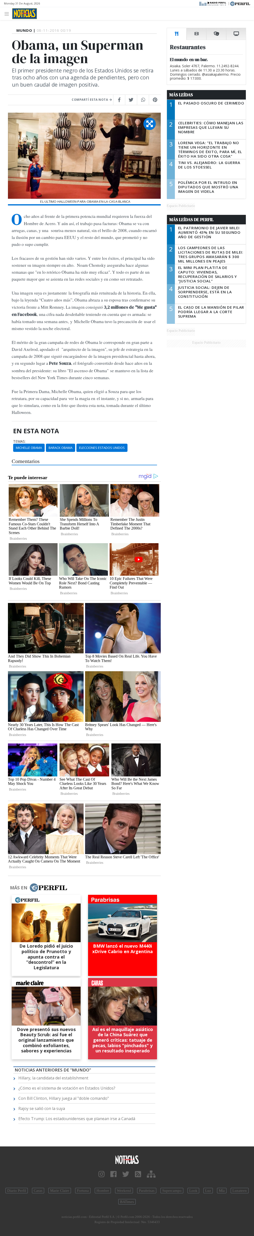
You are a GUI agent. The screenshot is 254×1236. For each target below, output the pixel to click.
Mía (222, 1191)
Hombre (102, 1191)
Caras (38, 1191)
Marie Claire (59, 1191)
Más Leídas (181, 95)
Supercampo (172, 1191)
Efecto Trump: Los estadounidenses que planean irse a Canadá (76, 1118)
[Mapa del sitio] (151, 1174)
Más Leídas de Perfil (191, 220)
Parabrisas (147, 1191)
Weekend (124, 1191)
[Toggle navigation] (8, 13)
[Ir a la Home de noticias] (127, 1159)
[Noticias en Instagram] (101, 1174)
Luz (208, 1191)
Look (193, 1191)
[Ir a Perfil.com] (240, 3)
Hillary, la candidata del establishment (53, 1078)
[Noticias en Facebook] (113, 1174)
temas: (19, 441)
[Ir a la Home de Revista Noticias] (24, 13)
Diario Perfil (16, 1191)
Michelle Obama (29, 447)
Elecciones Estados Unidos (102, 447)
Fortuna (83, 1191)
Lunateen (239, 1191)
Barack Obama (60, 447)
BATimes (127, 1202)
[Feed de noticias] (138, 1174)
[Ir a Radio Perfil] (212, 3)
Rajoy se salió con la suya (41, 1108)
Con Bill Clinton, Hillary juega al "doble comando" (63, 1098)
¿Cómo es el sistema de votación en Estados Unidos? (66, 1088)
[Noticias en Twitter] (125, 1174)
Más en (18, 888)
